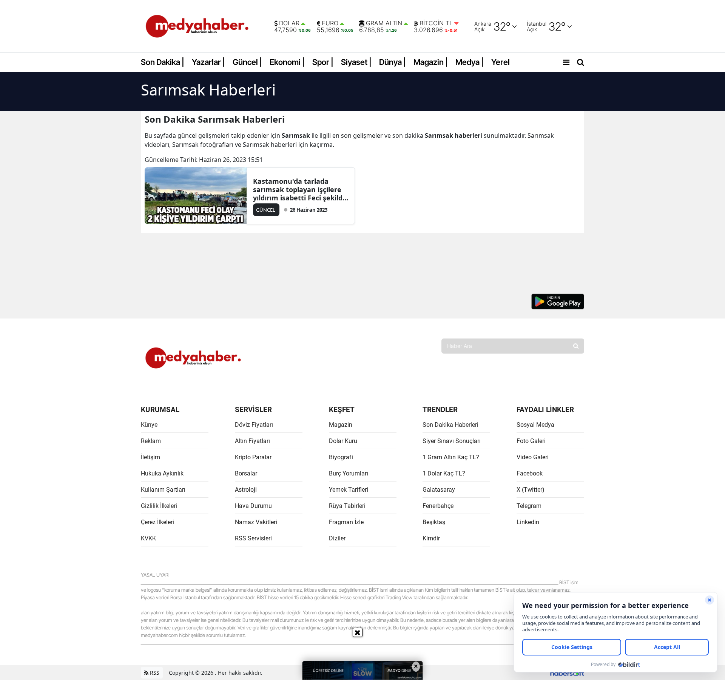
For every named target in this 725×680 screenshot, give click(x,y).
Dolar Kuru (343, 441)
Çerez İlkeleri (157, 522)
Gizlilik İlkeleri (159, 505)
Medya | (469, 62)
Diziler (337, 538)
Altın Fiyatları (252, 441)
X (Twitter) (531, 489)
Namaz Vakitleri (256, 522)
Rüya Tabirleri (347, 505)
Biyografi (341, 457)
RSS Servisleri (253, 538)
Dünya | (392, 62)
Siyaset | (356, 62)
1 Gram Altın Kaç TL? (451, 457)
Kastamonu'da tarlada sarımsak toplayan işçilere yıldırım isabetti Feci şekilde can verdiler (300, 189)
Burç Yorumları (348, 473)
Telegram (529, 505)
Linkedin (528, 522)
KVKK (148, 538)
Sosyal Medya (535, 424)
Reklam (151, 441)
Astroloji (246, 489)
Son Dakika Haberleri (450, 424)
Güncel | (247, 62)
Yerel (500, 62)
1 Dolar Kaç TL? (444, 473)
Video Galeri (533, 457)
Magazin (340, 424)
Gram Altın (384, 23)
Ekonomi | (287, 62)
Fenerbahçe (438, 505)
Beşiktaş (434, 522)
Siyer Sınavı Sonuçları (452, 441)
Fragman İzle (346, 522)
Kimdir (431, 538)
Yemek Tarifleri (348, 489)
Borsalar (246, 473)
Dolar (289, 23)
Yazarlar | (208, 62)
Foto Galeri (531, 441)
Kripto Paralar (253, 457)
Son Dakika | (162, 62)
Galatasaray (439, 489)
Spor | (322, 62)
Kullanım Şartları (163, 489)
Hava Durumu (253, 505)
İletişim (150, 457)
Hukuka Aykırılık (162, 473)
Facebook (530, 473)
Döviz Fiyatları (254, 424)
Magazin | (430, 62)
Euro (330, 23)
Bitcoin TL (436, 23)
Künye (149, 424)
